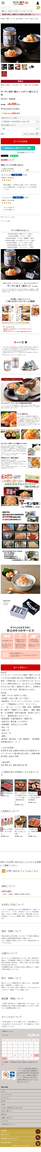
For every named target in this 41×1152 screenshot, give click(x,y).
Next (39, 793)
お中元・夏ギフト (6, 1111)
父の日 (3, 1104)
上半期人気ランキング (8, 1124)
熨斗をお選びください (9, 125)
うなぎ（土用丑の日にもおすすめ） (12, 1108)
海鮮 (7, 18)
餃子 (25, 11)
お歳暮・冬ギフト (6, 1118)
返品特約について (7, 160)
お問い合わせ (5, 1134)
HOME (2, 18)
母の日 (3, 1101)
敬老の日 (11, 11)
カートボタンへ (20, 667)
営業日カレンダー (7, 1031)
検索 (38, 7)
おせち (3, 1091)
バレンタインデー (6, 1094)
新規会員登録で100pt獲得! (11, 109)
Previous (1, 793)
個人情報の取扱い (6, 1142)
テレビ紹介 (29, 11)
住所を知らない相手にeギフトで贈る (18, 148)
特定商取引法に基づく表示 (9, 1138)
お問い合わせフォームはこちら (22, 871)
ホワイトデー (5, 1098)
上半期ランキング (18, 11)
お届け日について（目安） (10, 118)
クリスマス (4, 1121)
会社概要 (3, 1130)
